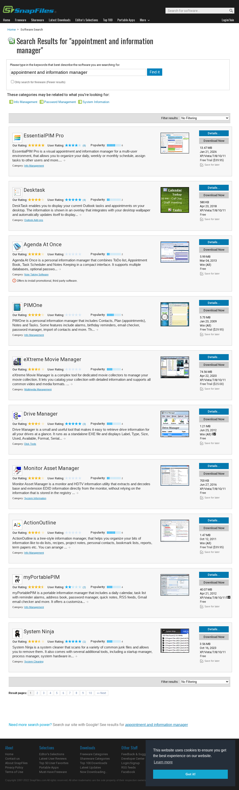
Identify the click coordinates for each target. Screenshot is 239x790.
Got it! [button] (191, 774)
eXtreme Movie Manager (52, 359)
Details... (214, 133)
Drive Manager (41, 414)
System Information (96, 102)
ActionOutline (40, 523)
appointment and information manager (156, 725)
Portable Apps (49, 767)
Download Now (214, 140)
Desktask (34, 190)
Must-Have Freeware (53, 772)
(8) (84, 145)
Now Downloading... (93, 772)
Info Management (25, 102)
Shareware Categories (95, 758)
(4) (84, 200)
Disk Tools (30, 443)
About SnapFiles (16, 763)
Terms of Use (14, 772)
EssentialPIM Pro (44, 136)
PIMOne (33, 305)
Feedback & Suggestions (138, 754)
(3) (84, 424)
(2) (84, 587)
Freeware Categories (94, 754)
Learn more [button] (163, 762)
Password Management (60, 102)
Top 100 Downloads (93, 763)
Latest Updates (90, 767)
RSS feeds (128, 767)
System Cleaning (33, 661)
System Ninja (39, 631)
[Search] (229, 11)
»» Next (101, 693)
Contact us (12, 758)
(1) (84, 641)
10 (90, 693)
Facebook (128, 772)
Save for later (212, 164)
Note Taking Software (36, 274)
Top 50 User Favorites (53, 763)
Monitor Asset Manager (51, 468)
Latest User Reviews (53, 758)
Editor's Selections (51, 754)
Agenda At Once (43, 244)
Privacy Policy (14, 767)
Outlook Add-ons (33, 220)
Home (11, 29)
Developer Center (132, 758)
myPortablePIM (42, 577)
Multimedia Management (38, 389)
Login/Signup (130, 763)
